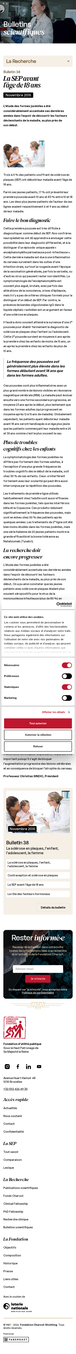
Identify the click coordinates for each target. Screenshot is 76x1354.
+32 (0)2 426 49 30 (15, 1089)
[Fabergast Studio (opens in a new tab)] (16, 1339)
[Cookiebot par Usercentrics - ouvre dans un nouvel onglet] (56, 604)
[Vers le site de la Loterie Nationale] (17, 1307)
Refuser (38, 746)
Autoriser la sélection (38, 734)
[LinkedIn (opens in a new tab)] (28, 1066)
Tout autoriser (38, 723)
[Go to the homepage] (14, 1028)
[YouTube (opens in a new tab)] (39, 1066)
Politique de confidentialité (38, 992)
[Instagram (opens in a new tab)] (7, 1066)
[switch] (67, 676)
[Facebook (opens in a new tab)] (18, 1066)
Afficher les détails (53, 712)
